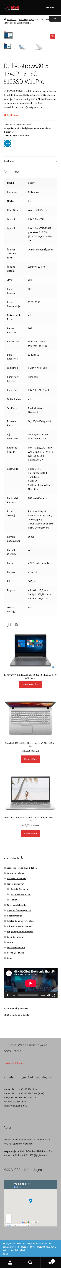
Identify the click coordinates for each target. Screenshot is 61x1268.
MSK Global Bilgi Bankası (16, 1008)
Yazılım (10, 942)
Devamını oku (30, 684)
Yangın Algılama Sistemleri (20, 931)
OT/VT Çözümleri (15, 952)
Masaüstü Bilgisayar (21, 894)
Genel (10, 958)
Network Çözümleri (16, 878)
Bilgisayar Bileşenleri (17, 905)
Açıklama (9, 161)
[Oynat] (7, 995)
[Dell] (7, 143)
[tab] (31, 161)
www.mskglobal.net (14, 1062)
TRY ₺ (53, 18)
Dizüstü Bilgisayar (24, 128)
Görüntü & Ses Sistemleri (19, 926)
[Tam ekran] (53, 995)
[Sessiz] (48, 995)
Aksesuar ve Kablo (16, 947)
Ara (30, 1262)
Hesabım (10, 1262)
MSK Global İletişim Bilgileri (17, 1014)
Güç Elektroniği (14, 915)
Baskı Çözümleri (15, 936)
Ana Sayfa (11, 19)
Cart (47, 1260)
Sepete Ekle (30, 758)
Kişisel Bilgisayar (26, 19)
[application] (31, 983)
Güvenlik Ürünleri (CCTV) (19, 910)
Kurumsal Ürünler (15, 873)
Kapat (5, 1253)
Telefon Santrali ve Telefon (20, 920)
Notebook (39, 128)
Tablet (14, 899)
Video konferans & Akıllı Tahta (22, 867)
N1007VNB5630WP (21, 135)
